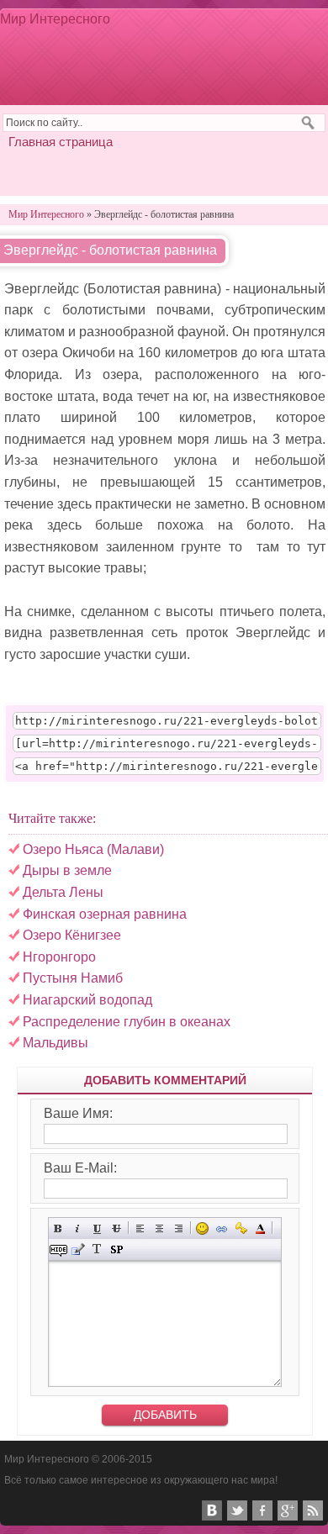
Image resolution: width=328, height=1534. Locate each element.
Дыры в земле (67, 870)
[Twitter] (237, 1510)
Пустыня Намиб (73, 978)
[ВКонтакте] (212, 1510)
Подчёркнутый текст (97, 1228)
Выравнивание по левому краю (140, 1228)
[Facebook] (262, 1510)
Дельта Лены (63, 892)
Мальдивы (55, 1043)
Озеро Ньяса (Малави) (93, 849)
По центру (159, 1228)
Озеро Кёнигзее (72, 935)
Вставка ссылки (221, 1228)
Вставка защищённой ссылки (241, 1228)
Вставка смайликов (202, 1228)
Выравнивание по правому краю (178, 1228)
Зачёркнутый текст (116, 1228)
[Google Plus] (288, 1510)
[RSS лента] (313, 1510)
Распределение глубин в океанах (126, 1022)
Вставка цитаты (77, 1249)
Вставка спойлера (116, 1249)
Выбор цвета (260, 1228)
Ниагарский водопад (87, 1000)
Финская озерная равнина (105, 914)
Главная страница (60, 141)
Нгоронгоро (59, 957)
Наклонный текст (77, 1228)
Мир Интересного (55, 19)
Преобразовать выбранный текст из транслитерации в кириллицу (97, 1249)
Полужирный (58, 1228)
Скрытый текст (58, 1249)
